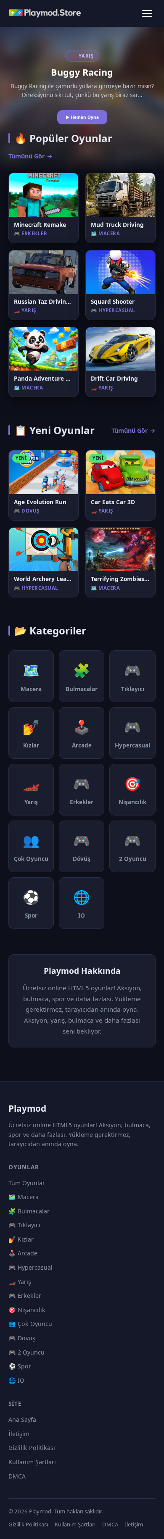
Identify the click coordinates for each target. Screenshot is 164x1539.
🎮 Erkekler (24, 1296)
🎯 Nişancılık (26, 1310)
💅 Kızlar (21, 1239)
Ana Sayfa (22, 1419)
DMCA (17, 1476)
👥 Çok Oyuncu (30, 1324)
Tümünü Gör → (30, 156)
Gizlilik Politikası (31, 1448)
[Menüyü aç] (147, 13)
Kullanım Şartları (32, 1462)
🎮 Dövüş (21, 1338)
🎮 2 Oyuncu (26, 1352)
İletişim (18, 1434)
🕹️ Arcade (22, 1253)
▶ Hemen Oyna (82, 117)
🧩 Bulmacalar (29, 1211)
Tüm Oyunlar (26, 1183)
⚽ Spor (19, 1366)
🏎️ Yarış (19, 1282)
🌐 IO (16, 1380)
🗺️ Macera (23, 1197)
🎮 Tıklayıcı (24, 1225)
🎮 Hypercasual (30, 1267)
